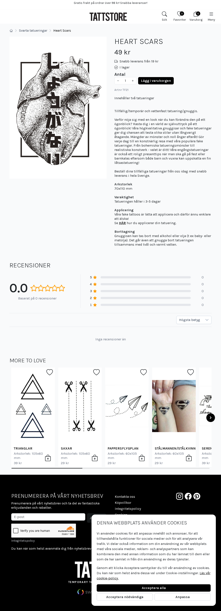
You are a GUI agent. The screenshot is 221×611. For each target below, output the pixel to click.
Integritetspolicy (23, 541)
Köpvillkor (123, 503)
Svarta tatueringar (33, 30)
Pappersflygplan (123, 448)
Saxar (66, 448)
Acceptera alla (154, 588)
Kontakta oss (125, 497)
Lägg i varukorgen (156, 81)
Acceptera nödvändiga (124, 597)
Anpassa (182, 597)
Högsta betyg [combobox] (189, 320)
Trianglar (23, 448)
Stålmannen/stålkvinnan (177, 448)
